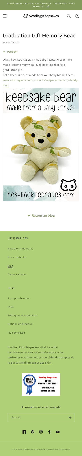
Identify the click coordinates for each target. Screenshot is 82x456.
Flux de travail (16, 332)
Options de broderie (20, 324)
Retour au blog (43, 215)
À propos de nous (19, 298)
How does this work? (20, 248)
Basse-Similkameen (23, 362)
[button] (5, 16)
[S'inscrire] (70, 417)
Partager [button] (12, 51)
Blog (10, 265)
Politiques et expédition (22, 315)
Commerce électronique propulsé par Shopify (52, 449)
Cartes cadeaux (17, 274)
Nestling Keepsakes (25, 449)
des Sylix (45, 362)
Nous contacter (17, 257)
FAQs (11, 306)
